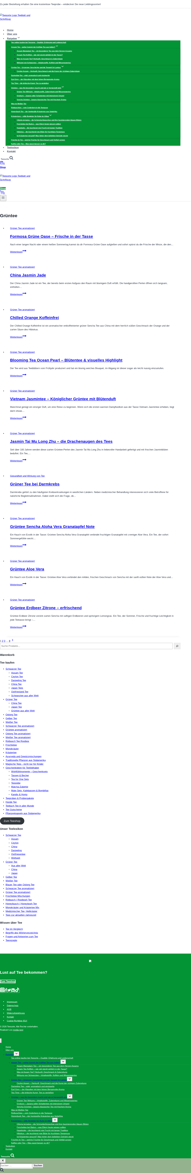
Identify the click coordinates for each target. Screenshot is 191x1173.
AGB (9, 1009)
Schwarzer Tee (13, 669)
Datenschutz (12, 1005)
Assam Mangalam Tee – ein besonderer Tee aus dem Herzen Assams (44, 51)
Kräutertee (11, 752)
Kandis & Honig (19, 794)
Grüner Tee (11, 699)
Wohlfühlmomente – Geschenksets (29, 771)
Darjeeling (16, 850)
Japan (14, 873)
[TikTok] (17, 991)
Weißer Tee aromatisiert (18, 737)
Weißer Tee (11, 722)
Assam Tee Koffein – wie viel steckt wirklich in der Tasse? (40, 55)
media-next (18, 1030)
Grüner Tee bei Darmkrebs (35, 484)
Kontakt (11, 151)
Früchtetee (11, 745)
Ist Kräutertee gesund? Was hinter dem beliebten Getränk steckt (42, 136)
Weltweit (15, 858)
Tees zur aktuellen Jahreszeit (21, 915)
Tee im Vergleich (14, 929)
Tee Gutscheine (14, 809)
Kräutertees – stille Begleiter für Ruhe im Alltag (31, 1121)
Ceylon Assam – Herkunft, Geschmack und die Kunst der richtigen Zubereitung (48, 71)
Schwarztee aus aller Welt (25, 695)
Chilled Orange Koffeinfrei (34, 317)
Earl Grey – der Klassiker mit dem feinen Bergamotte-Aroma (35, 79)
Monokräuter (12, 748)
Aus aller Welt (18, 865)
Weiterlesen (18, 252)
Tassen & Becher (20, 775)
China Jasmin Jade (28, 275)
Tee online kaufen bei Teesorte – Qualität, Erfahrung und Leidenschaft (38, 42)
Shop (3, 167)
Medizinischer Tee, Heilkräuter (21, 911)
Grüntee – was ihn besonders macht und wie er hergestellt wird (39, 1097)
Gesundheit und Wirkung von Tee (27, 476)
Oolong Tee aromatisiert (18, 733)
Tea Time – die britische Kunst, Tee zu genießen (30, 83)
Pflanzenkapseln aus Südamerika (23, 813)
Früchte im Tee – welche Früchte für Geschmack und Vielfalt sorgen (38, 140)
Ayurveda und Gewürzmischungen (23, 756)
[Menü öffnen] (3, 198)
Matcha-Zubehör (19, 786)
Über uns (12, 34)
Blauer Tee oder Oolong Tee (20, 884)
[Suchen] (177, 646)
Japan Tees (17, 688)
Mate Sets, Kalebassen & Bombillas (30, 790)
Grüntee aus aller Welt (23, 710)
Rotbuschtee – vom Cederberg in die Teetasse (29, 108)
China (14, 846)
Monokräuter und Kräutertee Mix (22, 907)
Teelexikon (13, 147)
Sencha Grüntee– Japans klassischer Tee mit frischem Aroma (41, 100)
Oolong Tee (11, 714)
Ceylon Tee (17, 676)
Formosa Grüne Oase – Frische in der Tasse (51, 236)
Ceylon (14, 843)
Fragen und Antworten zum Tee (22, 936)
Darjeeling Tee (18, 680)
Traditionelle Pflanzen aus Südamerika (26, 760)
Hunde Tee (11, 802)
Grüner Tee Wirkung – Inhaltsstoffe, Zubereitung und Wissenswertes (44, 92)
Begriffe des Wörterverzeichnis (22, 932)
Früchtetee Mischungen (18, 896)
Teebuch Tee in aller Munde (20, 806)
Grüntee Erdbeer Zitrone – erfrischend (46, 608)
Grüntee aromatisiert (16, 729)
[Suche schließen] (3, 1160)
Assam (14, 839)
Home (10, 30)
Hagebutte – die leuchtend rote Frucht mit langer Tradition (39, 128)
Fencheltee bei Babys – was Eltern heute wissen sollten (39, 124)
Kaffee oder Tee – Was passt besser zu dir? (28, 144)
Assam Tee (17, 673)
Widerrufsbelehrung (16, 1013)
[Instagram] (2, 991)
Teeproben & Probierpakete (20, 798)
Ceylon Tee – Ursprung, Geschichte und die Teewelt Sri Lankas (39, 1080)
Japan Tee (16, 707)
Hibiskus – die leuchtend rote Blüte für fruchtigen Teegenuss (41, 132)
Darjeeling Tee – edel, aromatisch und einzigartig (30, 75)
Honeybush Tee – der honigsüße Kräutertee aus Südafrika (34, 112)
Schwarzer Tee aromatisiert (20, 726)
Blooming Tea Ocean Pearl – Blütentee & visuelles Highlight (66, 360)
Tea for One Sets (20, 779)
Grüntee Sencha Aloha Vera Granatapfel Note (52, 526)
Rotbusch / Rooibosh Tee (19, 899)
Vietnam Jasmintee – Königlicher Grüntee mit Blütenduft (63, 399)
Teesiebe (15, 783)
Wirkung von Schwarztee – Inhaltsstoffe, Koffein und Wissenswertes (44, 63)
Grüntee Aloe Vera (27, 569)
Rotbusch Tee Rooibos (17, 741)
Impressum (12, 1001)
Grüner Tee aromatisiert (22, 228)
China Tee (16, 684)
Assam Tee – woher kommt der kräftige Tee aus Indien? (36, 1062)
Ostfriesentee (18, 854)
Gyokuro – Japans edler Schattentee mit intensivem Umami (40, 96)
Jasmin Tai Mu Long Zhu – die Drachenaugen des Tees (61, 441)
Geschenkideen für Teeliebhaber (22, 767)
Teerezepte (11, 940)
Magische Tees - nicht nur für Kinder (24, 764)
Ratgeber (10, 1054)
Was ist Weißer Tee (18, 104)
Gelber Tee (11, 718)
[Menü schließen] (1, 1040)
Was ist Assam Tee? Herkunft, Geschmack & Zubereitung (40, 59)
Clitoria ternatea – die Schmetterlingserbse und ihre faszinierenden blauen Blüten (49, 120)
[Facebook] (6, 991)
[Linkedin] (13, 991)
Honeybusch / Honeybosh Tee (21, 903)
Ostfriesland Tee (19, 691)
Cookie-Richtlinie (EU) (17, 1020)
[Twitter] (9, 991)
